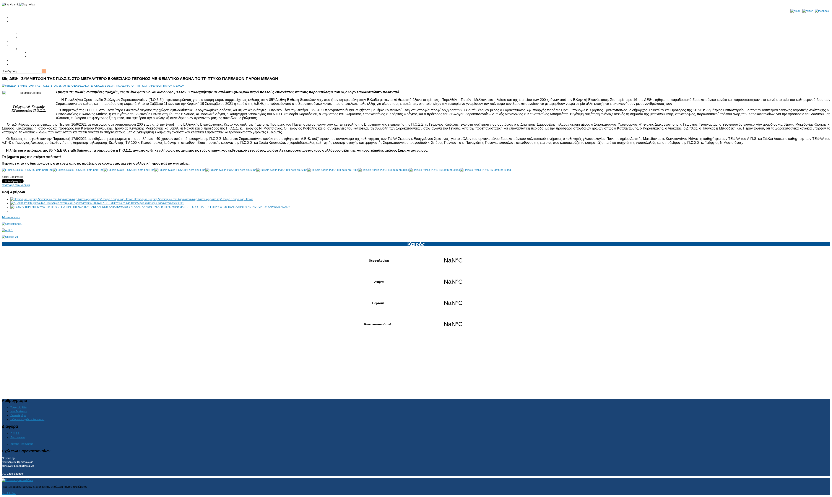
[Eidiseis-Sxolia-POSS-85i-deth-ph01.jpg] (27, 170)
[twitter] (807, 11)
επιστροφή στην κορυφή (16, 185)
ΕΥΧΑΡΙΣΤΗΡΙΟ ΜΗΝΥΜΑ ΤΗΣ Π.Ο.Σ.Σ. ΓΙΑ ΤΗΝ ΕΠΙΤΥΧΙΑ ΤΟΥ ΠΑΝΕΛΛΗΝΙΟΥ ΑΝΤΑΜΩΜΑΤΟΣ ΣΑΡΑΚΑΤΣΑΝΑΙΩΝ (222, 207)
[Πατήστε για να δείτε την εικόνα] (93, 85)
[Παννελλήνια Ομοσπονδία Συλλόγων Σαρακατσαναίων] (12, 223)
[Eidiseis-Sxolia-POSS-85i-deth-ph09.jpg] (434, 170)
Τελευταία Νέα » (11, 217)
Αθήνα (416, 281)
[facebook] (822, 11)
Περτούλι (416, 303)
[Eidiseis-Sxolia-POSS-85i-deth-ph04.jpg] (179, 170)
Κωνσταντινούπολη (416, 324)
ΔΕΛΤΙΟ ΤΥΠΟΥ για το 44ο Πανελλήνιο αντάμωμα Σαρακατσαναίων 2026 (141, 203)
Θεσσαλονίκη (416, 260)
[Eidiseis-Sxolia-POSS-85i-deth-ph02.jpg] (78, 170)
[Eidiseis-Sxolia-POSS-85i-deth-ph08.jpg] (383, 170)
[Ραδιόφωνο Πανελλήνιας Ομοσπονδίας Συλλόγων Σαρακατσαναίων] (7, 230)
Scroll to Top (9, 493)
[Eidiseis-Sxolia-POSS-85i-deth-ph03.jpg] (129, 170)
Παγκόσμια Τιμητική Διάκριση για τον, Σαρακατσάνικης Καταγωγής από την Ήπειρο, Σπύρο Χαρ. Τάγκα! (193, 199)
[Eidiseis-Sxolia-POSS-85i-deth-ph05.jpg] (230, 170)
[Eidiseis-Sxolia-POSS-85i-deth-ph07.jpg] (332, 170)
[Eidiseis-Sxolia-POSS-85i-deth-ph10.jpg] (485, 170)
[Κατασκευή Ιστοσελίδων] (17, 480)
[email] (795, 11)
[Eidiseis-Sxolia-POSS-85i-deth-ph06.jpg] (281, 170)
